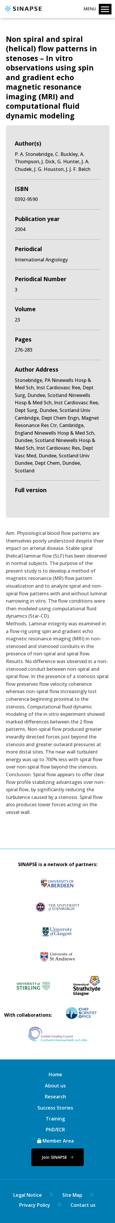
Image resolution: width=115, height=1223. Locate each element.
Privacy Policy (34, 1205)
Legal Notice (27, 1195)
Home (55, 1074)
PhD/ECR (55, 1129)
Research (55, 1096)
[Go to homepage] (23, 12)
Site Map (72, 1195)
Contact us (83, 1205)
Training (55, 1118)
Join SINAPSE (55, 1157)
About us (55, 1085)
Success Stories (55, 1108)
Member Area (57, 1141)
